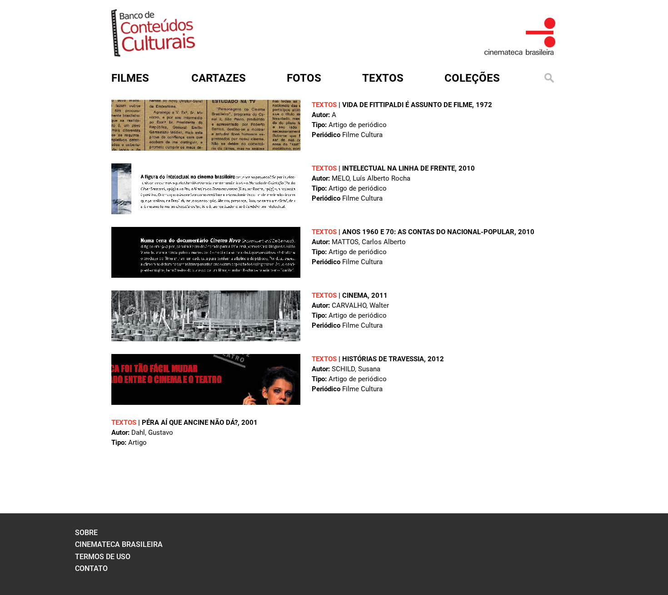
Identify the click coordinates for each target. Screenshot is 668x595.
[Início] (153, 53)
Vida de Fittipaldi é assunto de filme (407, 105)
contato (91, 568)
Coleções (472, 78)
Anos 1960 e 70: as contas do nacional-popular (428, 232)
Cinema (355, 295)
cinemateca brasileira (119, 544)
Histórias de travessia (383, 359)
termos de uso (102, 556)
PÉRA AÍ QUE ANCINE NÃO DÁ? (190, 422)
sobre (86, 532)
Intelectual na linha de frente (398, 168)
